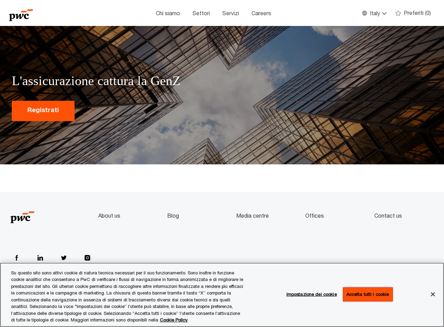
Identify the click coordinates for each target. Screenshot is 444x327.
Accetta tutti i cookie (368, 294)
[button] (374, 13)
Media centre (252, 215)
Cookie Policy (174, 320)
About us (109, 215)
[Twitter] (63, 258)
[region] (222, 295)
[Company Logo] (43, 13)
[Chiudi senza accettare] (433, 294)
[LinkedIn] (40, 258)
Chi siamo (168, 13)
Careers (261, 13)
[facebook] (16, 258)
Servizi (230, 13)
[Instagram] (87, 258)
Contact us (388, 215)
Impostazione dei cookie (312, 294)
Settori (201, 13)
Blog (173, 215)
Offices (314, 215)
